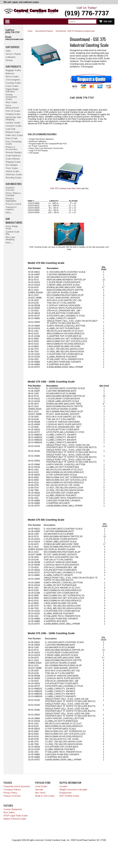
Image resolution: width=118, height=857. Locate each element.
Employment (65, 793)
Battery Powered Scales (15, 819)
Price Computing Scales (13, 142)
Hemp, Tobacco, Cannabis (13, 194)
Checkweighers (13, 80)
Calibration (11, 57)
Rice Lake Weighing (10, 238)
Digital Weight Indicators (12, 90)
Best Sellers (9, 812)
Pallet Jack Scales (14, 135)
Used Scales (41, 786)
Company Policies (12, 789)
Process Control (13, 204)
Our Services (12, 47)
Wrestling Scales (13, 177)
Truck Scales (12, 168)
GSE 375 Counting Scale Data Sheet (65, 188)
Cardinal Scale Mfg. (12, 233)
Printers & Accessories (11, 148)
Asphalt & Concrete (10, 189)
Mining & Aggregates (11, 199)
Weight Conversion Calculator (73, 789)
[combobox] (82, 21)
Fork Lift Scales (13, 111)
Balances (10, 73)
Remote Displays (14, 152)
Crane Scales (12, 86)
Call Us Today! (87, 11)
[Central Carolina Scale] (31, 11)
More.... (9, 242)
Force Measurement (12, 106)
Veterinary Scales (14, 174)
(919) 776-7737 (12, 32)
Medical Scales (13, 132)
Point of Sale (11, 138)
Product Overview (12, 796)
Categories (7, 21)
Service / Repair (13, 54)
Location (63, 786)
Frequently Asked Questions (17, 786)
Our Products (13, 66)
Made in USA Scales (45, 796)
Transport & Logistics (11, 208)
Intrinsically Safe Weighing (13, 118)
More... (9, 212)
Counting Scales (13, 83)
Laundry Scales (13, 123)
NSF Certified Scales (69, 796)
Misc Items (40, 793)
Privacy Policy (10, 793)
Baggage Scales (13, 70)
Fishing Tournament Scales (11, 96)
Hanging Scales (13, 114)
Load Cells (11, 129)
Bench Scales (12, 76)
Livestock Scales (14, 126)
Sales (8, 51)
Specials (39, 789)
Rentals (9, 60)
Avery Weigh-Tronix (12, 227)
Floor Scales (11, 102)
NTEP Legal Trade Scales (16, 815)
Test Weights (12, 165)
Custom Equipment (13, 809)
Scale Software (13, 159)
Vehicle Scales (12, 171)
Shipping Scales (13, 162)
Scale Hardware (13, 155)
